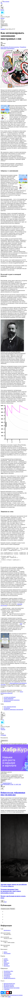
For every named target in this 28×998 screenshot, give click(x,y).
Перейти (3, 780)
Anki (21, 623)
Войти (5, 952)
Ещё (5, 901)
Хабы (5, 961)
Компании (6, 963)
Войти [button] (2, 10)
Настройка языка (5, 995)
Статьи (5, 958)
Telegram (3, 729)
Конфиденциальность (9, 978)
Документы (7, 975)
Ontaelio (3, 29)
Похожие (12, 908)
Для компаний (7, 974)
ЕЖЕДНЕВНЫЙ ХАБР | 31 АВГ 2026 (11, 784)
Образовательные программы (11, 987)
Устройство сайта (8, 971)
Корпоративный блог (9, 983)
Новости (6, 960)
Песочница (7, 965)
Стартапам (6, 989)
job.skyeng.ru (7, 930)
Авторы (6, 964)
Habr (9, 996)
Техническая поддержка (16, 995)
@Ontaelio (3, 735)
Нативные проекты (9, 986)
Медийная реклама (9, 985)
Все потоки (6, 1)
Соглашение (7, 976)
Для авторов (7, 972)
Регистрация (7, 953)
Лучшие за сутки (5, 908)
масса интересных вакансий (12, 692)
